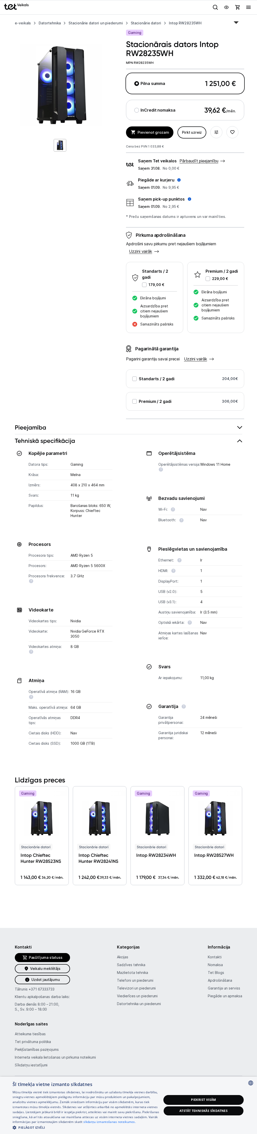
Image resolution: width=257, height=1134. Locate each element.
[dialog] (128, 1105)
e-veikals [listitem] (23, 23)
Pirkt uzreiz (192, 132)
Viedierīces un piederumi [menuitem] (137, 996)
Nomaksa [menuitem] (215, 965)
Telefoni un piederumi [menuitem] (135, 980)
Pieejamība (30, 427)
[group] (61, 85)
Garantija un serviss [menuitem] (224, 988)
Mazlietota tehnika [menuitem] (132, 972)
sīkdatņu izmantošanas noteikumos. (109, 1122)
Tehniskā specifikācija (45, 440)
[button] (159, 180)
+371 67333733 (41, 989)
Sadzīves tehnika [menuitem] (131, 965)
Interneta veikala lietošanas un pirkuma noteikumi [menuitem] (55, 1057)
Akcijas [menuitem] (122, 957)
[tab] (128, 427)
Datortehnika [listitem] (50, 23)
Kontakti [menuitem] (214, 957)
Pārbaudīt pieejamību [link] (198, 160)
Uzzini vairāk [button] (140, 251)
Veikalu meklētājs (45, 968)
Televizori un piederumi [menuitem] (136, 988)
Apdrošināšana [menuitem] (220, 980)
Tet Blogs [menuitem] (216, 972)
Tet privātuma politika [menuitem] (33, 1042)
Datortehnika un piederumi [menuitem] (139, 1004)
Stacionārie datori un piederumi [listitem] (96, 23)
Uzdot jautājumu (45, 979)
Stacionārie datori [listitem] (146, 23)
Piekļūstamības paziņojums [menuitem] (37, 1049)
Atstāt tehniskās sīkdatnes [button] (203, 1111)
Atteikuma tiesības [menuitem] (30, 1034)
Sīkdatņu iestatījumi (31, 1065)
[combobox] (250, 1082)
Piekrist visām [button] (203, 1100)
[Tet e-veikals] (16, 7)
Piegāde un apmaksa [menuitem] (225, 996)
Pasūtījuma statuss (45, 957)
